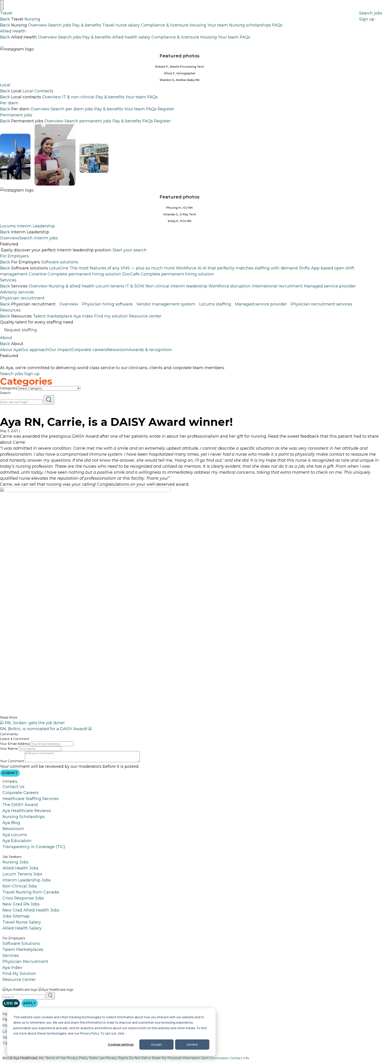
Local (5, 85)
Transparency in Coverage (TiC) (33, 846)
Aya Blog (11, 822)
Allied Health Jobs (20, 868)
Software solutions (59, 262)
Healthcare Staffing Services (30, 798)
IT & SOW (134, 286)
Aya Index (12, 967)
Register (166, 109)
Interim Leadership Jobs (26, 880)
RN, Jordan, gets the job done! (34, 722)
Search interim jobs (38, 238)
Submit (10, 773)
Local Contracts (38, 91)
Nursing (32, 19)
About (6, 337)
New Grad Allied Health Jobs (30, 910)
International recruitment (277, 286)
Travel (6, 13)
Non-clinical (157, 286)
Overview (37, 25)
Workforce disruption (229, 286)
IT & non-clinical (78, 97)
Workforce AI (237, 268)
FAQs (277, 25)
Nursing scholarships (250, 25)
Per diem (9, 103)
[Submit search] (49, 399)
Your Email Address (15, 744)
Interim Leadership (36, 226)
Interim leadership (188, 286)
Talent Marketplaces (22, 949)
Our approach (35, 349)
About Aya (10, 349)
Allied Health (13, 31)
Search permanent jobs (87, 121)
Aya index (83, 316)
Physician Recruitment (25, 961)
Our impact (60, 349)
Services (8, 280)
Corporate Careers (20, 792)
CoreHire (75, 274)
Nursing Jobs (15, 862)
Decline (192, 1044)
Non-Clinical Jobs (19, 886)
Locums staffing (215, 304)
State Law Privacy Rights (108, 1058)
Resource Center (19, 979)
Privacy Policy (89, 1033)
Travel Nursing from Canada (30, 892)
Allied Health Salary (22, 928)
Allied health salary (131, 37)
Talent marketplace (52, 316)
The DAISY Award (20, 804)
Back (5, 19)
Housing (198, 25)
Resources (10, 310)
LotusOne (112, 268)
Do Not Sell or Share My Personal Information (164, 1058)
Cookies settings (121, 1044)
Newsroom (118, 349)
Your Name (9, 749)
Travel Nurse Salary (21, 922)
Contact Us (13, 786)
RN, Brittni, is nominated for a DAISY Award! (44, 728)
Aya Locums (14, 834)
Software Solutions (21, 943)
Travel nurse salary (121, 25)
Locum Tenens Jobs (22, 874)
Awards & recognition (150, 349)
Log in (11, 1003)
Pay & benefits (86, 25)
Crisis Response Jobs (23, 898)
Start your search (130, 250)
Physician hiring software (107, 304)
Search (5, 393)
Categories (8, 388)
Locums (8, 226)
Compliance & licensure (164, 25)
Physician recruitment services (321, 304)
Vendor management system (165, 304)
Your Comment (12, 761)
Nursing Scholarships (23, 816)
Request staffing (20, 329)
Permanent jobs (16, 115)
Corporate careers (89, 349)
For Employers (14, 256)
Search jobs (59, 25)
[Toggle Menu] (2, 5)
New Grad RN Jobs (21, 904)
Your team (217, 25)
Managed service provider (330, 286)
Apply (29, 1003)
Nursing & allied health (71, 286)
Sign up (366, 19)
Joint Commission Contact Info (225, 1058)
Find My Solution (19, 973)
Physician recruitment (22, 298)
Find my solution (111, 316)
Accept (156, 1044)
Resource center (145, 316)
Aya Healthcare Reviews (26, 810)
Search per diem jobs (72, 109)
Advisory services (17, 292)
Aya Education (17, 840)
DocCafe (168, 274)
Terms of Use (55, 1058)
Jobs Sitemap (16, 916)
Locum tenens (110, 286)
